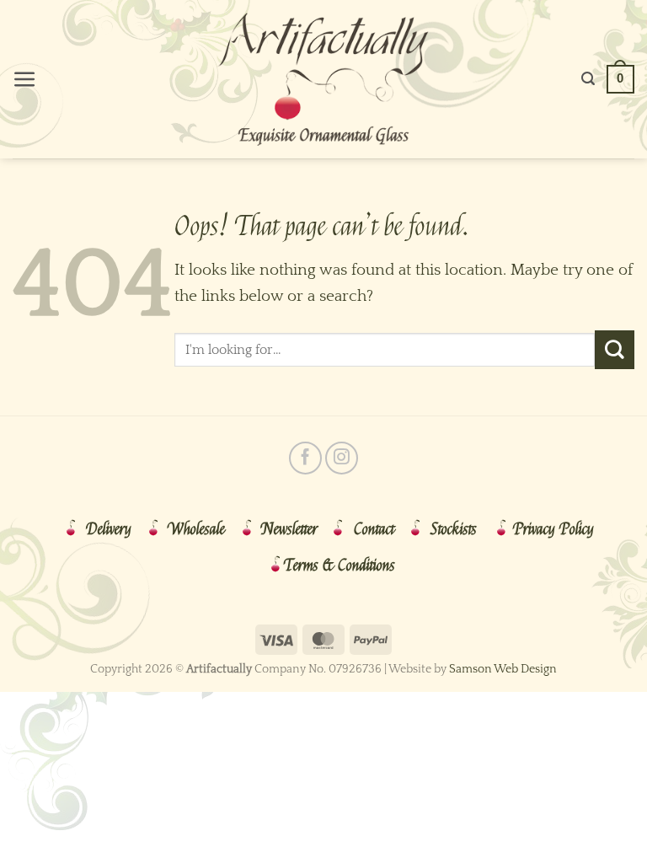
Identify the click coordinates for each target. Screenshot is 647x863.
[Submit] (614, 349)
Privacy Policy (553, 529)
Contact (374, 529)
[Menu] (25, 79)
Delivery (108, 529)
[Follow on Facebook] (305, 458)
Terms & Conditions (339, 565)
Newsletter (289, 529)
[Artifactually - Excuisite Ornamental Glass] (323, 79)
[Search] (588, 78)
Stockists (453, 529)
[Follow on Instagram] (341, 458)
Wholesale (196, 529)
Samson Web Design (503, 669)
